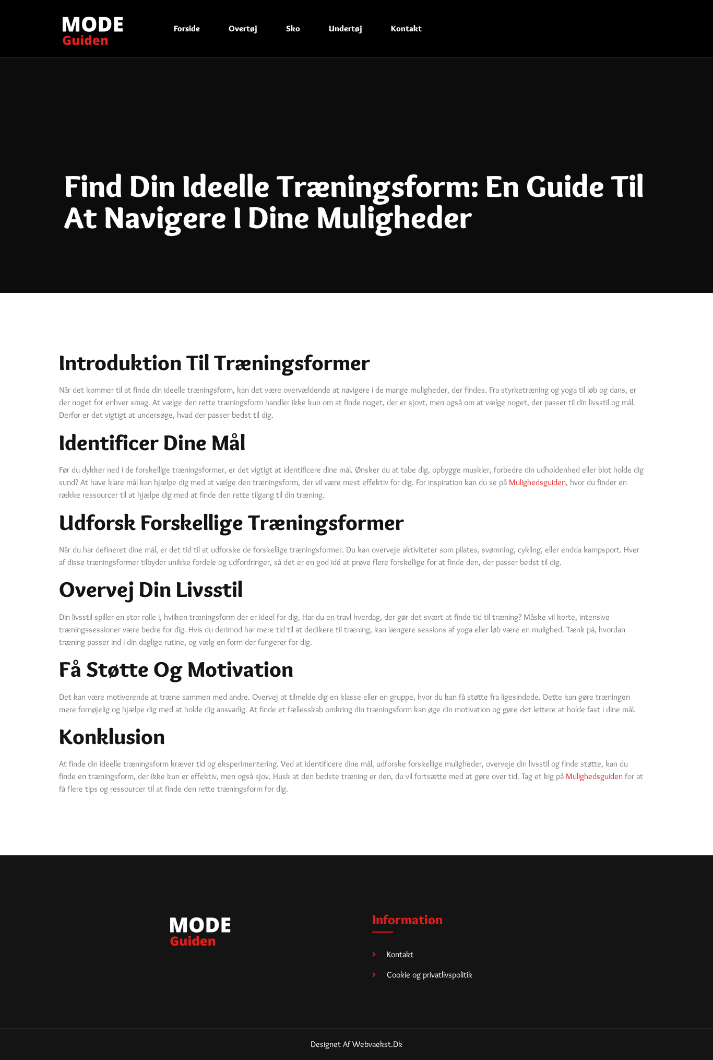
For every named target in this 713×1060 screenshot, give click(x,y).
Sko (293, 28)
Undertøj (345, 28)
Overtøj (243, 28)
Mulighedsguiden (537, 482)
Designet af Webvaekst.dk (356, 1044)
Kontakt (406, 28)
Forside (187, 28)
